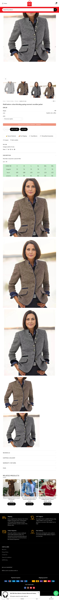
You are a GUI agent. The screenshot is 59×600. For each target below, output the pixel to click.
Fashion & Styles (10, 101)
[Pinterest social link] (11, 149)
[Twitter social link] (9, 149)
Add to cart (14, 129)
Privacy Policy (5, 552)
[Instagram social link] (28, 588)
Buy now (24, 129)
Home (4, 101)
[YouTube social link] (31, 588)
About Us (4, 549)
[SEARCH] (55, 9)
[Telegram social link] (15, 149)
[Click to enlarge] (5, 78)
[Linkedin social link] (13, 149)
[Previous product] (52, 101)
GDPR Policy (5, 560)
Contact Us (4, 554)
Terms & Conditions (6, 557)
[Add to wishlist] (18, 481)
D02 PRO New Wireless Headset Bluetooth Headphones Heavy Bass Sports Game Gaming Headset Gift (23, 593)
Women (17, 101)
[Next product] (55, 101)
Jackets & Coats (23, 101)
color (4, 116)
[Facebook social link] (7, 149)
